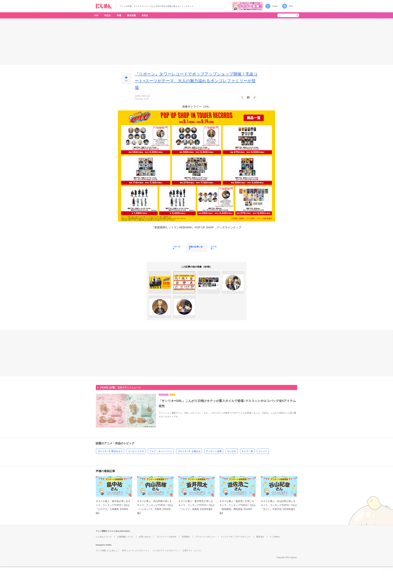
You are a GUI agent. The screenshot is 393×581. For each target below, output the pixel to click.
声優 (119, 15)
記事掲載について (125, 537)
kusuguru (100, 545)
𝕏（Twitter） (275, 537)
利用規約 (186, 537)
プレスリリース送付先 (166, 537)
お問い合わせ (145, 537)
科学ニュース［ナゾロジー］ (135, 550)
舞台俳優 (131, 15)
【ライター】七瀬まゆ (188, 451)
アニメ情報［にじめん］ (107, 550)
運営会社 (260, 537)
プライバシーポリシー (205, 537)
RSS (291, 6)
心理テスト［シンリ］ (192, 550)
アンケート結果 (214, 451)
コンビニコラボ (136, 451)
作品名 (107, 15)
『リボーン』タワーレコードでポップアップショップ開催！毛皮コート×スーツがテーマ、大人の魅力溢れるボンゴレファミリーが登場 (196, 81)
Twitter (275, 6)
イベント (262, 451)
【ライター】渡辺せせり (110, 451)
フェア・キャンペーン (160, 451)
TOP (96, 15)
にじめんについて (104, 537)
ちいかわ (231, 451)
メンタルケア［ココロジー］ (165, 550)
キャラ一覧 (247, 451)
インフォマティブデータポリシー (236, 537)
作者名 (145, 15)
